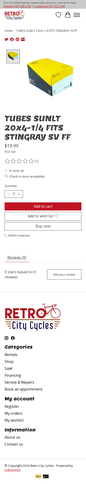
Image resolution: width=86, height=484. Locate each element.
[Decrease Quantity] (9, 194)
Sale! (8, 368)
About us (12, 437)
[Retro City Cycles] (15, 15)
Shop (9, 361)
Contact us (14, 444)
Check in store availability (27, 176)
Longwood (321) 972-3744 (49, 6)
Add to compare (19, 235)
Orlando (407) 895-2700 (17, 6)
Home (9, 31)
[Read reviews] (19, 161)
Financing (13, 375)
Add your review (64, 274)
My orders (13, 413)
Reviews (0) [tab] (16, 257)
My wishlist (14, 420)
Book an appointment (23, 389)
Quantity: (11, 186)
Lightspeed (12, 470)
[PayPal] (39, 477)
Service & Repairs (19, 382)
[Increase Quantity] (19, 194)
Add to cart (43, 206)
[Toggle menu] (76, 15)
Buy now (43, 226)
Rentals (11, 354)
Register (12, 406)
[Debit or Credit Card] (46, 477)
